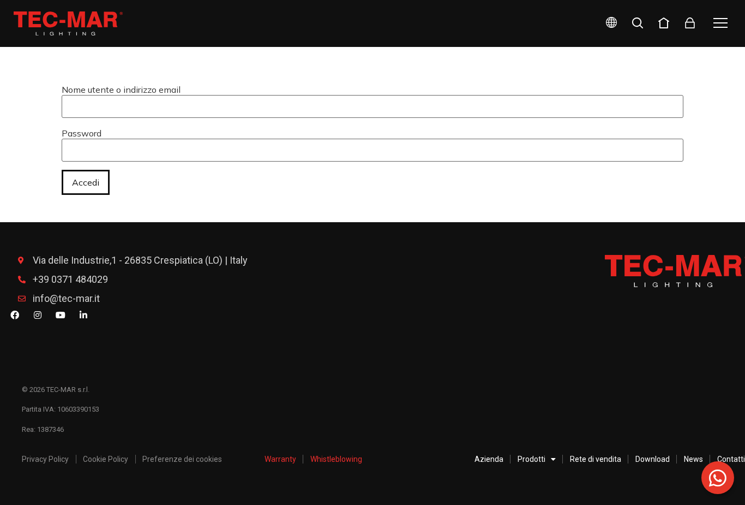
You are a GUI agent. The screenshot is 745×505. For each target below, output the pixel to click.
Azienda (488, 459)
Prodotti (531, 459)
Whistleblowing (336, 459)
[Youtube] (60, 315)
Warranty (280, 459)
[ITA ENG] (607, 24)
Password (81, 133)
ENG (598, 61)
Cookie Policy (105, 459)
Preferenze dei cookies (182, 459)
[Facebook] (14, 315)
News (693, 459)
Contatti (731, 459)
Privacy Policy (45, 459)
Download (652, 459)
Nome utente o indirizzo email (121, 89)
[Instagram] (37, 315)
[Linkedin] (83, 315)
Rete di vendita (595, 459)
